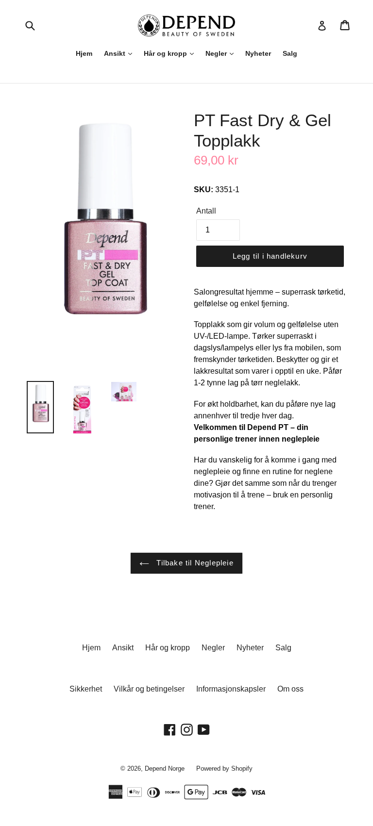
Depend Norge (165, 768)
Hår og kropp (166, 53)
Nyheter (258, 53)
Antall (206, 211)
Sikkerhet (85, 689)
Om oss (290, 689)
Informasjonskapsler (231, 689)
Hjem (84, 53)
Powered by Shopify (224, 768)
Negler (217, 53)
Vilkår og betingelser (149, 689)
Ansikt (115, 53)
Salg (290, 53)
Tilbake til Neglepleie (194, 563)
